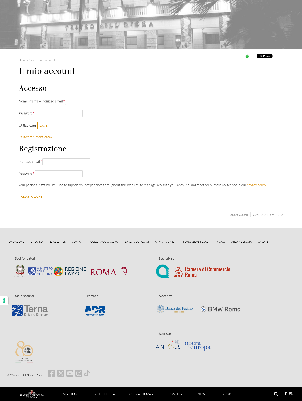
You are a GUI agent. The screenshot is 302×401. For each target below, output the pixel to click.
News (202, 394)
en (291, 394)
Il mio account (237, 215)
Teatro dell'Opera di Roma (29, 375)
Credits (263, 242)
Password (26, 113)
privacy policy (256, 185)
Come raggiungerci (104, 242)
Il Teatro (36, 242)
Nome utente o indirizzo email (42, 101)
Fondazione (15, 242)
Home (31, 394)
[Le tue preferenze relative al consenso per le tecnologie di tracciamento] (4, 300)
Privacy (220, 242)
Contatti (78, 242)
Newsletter (57, 242)
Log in (43, 125)
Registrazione (31, 196)
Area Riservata (241, 242)
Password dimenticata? (35, 137)
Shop (226, 394)
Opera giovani (141, 394)
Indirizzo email (30, 161)
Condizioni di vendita (268, 215)
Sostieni (175, 394)
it (285, 394)
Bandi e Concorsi (137, 242)
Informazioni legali (195, 242)
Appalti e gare (164, 242)
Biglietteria (104, 394)
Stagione (71, 394)
